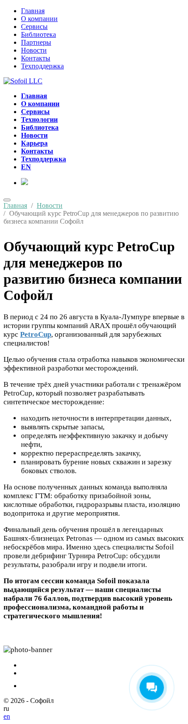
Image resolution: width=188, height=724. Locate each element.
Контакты (35, 58)
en (6, 716)
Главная (33, 10)
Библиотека (38, 34)
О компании (39, 18)
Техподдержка (42, 66)
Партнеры (36, 42)
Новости (34, 50)
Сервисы (34, 26)
